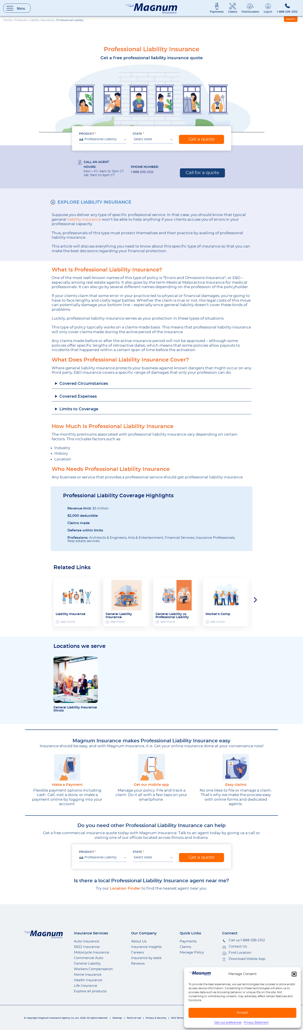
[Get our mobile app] (151, 767)
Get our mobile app (151, 784)
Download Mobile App (247, 959)
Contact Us (238, 946)
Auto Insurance (86, 941)
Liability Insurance (42, 20)
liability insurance (84, 219)
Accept (242, 1012)
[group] (76, 602)
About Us (138, 941)
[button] (294, 974)
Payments (217, 11)
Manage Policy (192, 952)
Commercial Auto (88, 958)
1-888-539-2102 (287, 11)
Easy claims (235, 784)
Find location (250, 11)
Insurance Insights (146, 947)
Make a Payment (67, 784)
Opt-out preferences (228, 1022)
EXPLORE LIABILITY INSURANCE (94, 202)
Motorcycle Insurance (91, 952)
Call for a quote (202, 173)
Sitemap (117, 1018)
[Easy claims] (235, 767)
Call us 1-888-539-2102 (247, 940)
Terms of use (134, 1018)
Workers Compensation (93, 969)
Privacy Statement (256, 1022)
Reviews (138, 963)
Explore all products (90, 991)
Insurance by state (146, 958)
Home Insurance (87, 974)
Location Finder (125, 888)
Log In (268, 11)
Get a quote (201, 139)
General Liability (87, 963)
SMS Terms (177, 1018)
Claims (232, 11)
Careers (137, 952)
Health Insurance (88, 980)
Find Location (240, 952)
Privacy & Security (156, 1018)
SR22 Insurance (87, 947)
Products (20, 20)
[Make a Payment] (67, 767)
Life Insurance (85, 985)
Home (7, 20)
